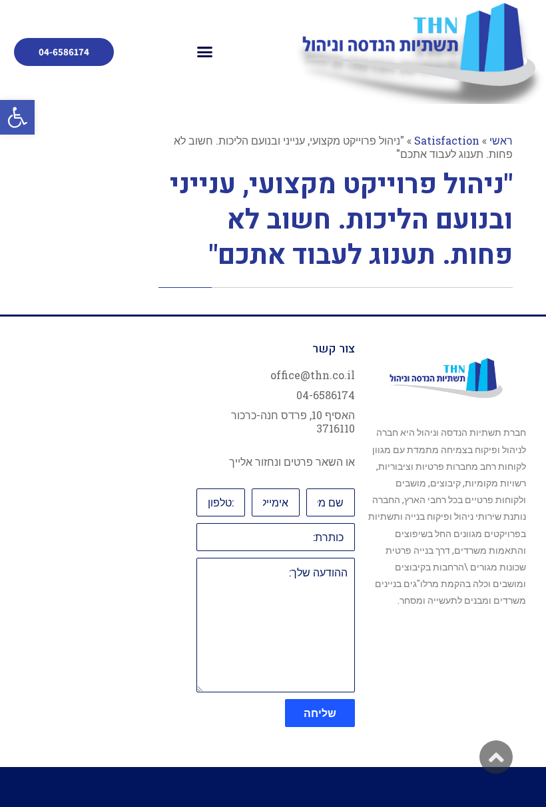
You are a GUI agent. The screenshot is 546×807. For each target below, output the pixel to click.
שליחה (320, 713)
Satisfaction (446, 140)
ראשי (501, 140)
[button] (17, 117)
